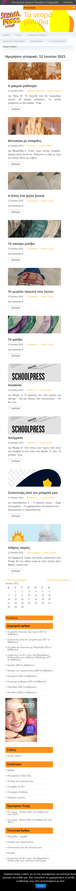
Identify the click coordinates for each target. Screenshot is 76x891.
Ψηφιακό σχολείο (16, 797)
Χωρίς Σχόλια (54, 91)
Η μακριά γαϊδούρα (22, 86)
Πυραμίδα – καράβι (17, 836)
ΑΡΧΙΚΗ (6, 35)
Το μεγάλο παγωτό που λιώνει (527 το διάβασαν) (27, 633)
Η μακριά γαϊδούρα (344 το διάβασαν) (26, 681)
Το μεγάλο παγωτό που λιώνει (31, 291)
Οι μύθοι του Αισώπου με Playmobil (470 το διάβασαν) (29, 648)
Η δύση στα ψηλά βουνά (26, 196)
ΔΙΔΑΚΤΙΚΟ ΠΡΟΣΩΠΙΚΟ (14, 41)
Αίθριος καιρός (19, 547)
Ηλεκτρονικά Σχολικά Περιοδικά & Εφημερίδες (35, 2)
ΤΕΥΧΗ (18, 35)
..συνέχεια (15, 109)
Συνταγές (31, 146)
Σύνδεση (67, 2)
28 (9, 607)
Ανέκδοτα (31, 390)
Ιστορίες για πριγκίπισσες (20, 842)
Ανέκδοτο (15, 385)
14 (9, 599)
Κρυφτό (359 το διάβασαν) (20, 665)
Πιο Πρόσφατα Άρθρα (59, 580)
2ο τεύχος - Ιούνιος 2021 (19, 812)
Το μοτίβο (15, 339)
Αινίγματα (15, 438)
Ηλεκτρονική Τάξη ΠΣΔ (19, 775)
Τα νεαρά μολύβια (38, 18)
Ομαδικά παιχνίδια (35, 91)
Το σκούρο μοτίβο (21, 244)
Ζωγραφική (32, 201)
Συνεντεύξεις (33, 497)
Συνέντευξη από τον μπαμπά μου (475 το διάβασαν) (28, 640)
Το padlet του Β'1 (16, 786)
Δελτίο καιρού (33, 552)
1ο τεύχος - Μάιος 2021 (19, 819)
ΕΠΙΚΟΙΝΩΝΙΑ (37, 41)
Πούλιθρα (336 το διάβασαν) (21, 687)
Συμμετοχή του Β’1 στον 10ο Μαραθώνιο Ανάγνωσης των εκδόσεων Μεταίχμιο (28, 859)
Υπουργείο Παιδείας (17, 792)
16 (22, 599)
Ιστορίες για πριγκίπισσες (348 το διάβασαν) (30, 670)
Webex (10, 770)
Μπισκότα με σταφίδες (25, 141)
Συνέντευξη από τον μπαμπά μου (33, 493)
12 (43, 595)
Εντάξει (40, 886)
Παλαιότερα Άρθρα (16, 580)
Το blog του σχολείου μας (20, 781)
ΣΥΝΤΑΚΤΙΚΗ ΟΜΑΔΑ (36, 35)
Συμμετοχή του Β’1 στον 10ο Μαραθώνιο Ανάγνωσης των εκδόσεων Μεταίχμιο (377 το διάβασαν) (29, 657)
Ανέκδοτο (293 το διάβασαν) (21, 692)
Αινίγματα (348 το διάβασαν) (22, 676)
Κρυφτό (11, 853)
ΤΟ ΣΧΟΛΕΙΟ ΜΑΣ (57, 41)
